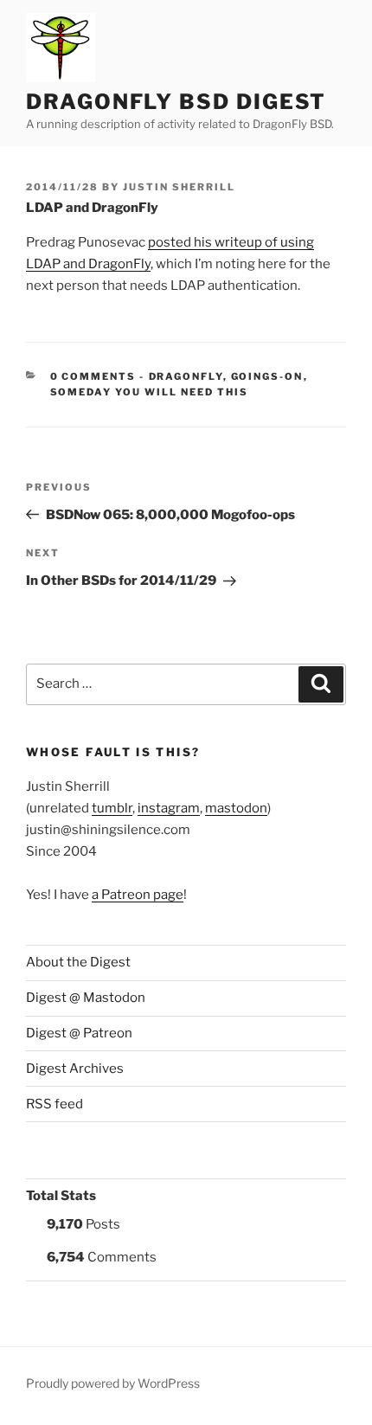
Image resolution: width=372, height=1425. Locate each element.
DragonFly (186, 376)
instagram (169, 808)
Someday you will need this (149, 392)
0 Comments (93, 376)
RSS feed (54, 1104)
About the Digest (78, 962)
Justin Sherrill (179, 187)
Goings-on (267, 376)
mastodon (236, 808)
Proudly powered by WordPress (113, 1383)
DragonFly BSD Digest (176, 101)
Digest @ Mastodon (85, 997)
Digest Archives (75, 1068)
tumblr (112, 808)
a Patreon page (137, 894)
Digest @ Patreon (79, 1033)
